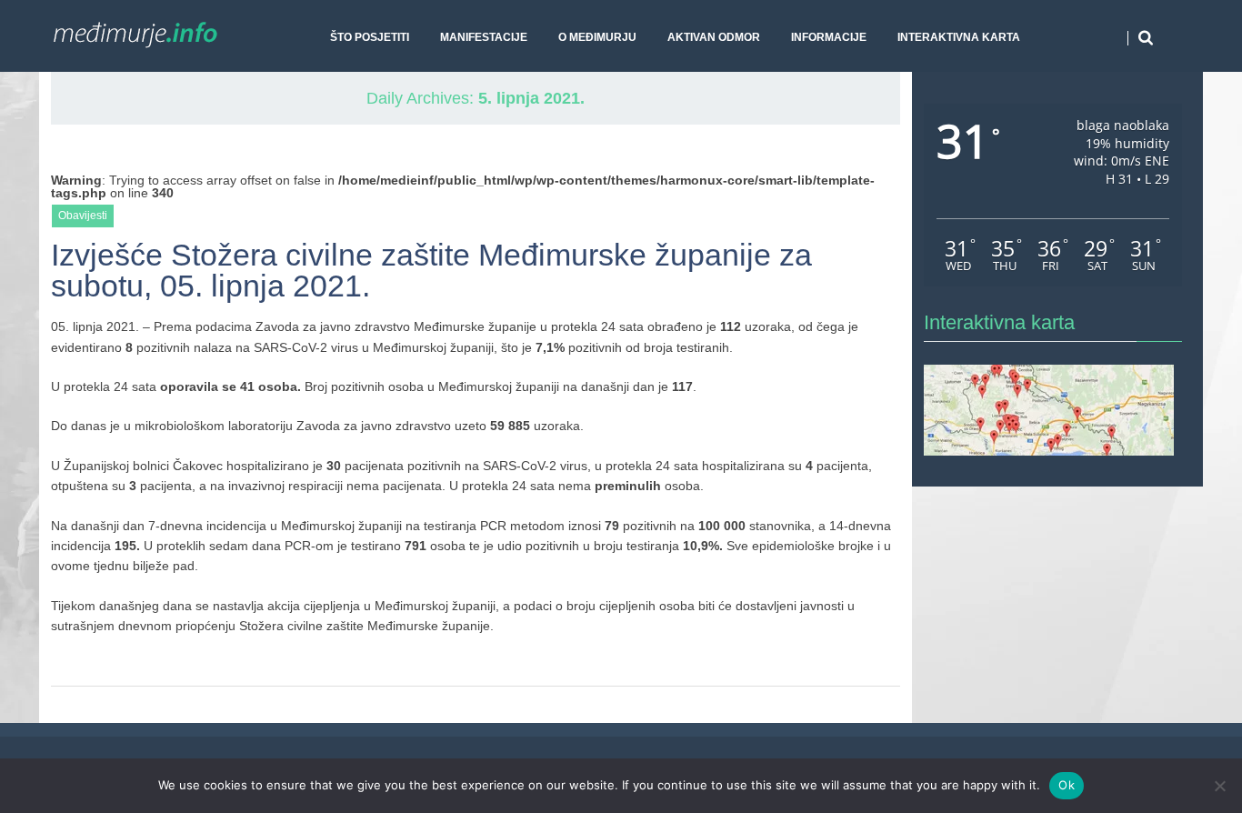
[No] (1219, 786)
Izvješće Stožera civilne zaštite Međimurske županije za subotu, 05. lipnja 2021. (431, 270)
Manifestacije (483, 37)
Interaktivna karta (958, 37)
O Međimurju (597, 37)
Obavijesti (82, 215)
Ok (1066, 785)
